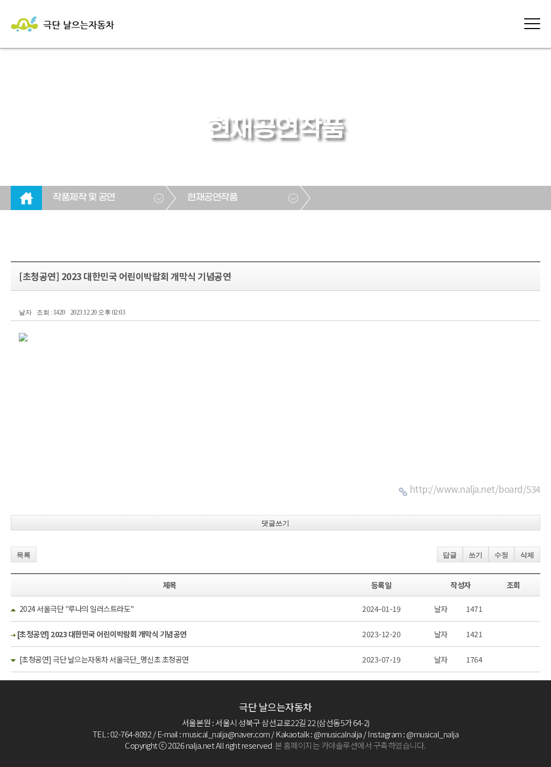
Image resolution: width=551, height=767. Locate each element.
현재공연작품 (212, 197)
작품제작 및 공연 (84, 197)
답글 (450, 555)
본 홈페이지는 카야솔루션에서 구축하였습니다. (350, 745)
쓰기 (476, 555)
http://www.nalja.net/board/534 (474, 489)
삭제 (527, 555)
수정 (501, 555)
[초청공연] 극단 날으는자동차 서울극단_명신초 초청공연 (104, 659)
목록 (24, 555)
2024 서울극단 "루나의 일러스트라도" (76, 608)
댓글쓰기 (275, 523)
